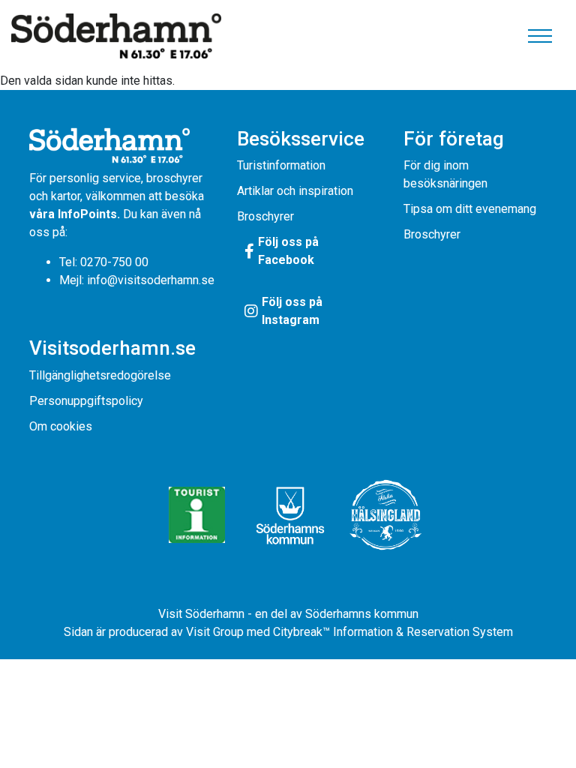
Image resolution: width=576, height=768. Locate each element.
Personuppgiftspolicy (86, 401)
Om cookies (60, 426)
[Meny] (540, 36)
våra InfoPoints (73, 214)
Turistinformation (281, 165)
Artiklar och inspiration (295, 191)
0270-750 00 (114, 262)
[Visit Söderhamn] (116, 36)
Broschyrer (265, 216)
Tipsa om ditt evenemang (470, 209)
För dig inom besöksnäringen (446, 174)
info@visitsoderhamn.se (150, 280)
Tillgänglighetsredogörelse (100, 375)
